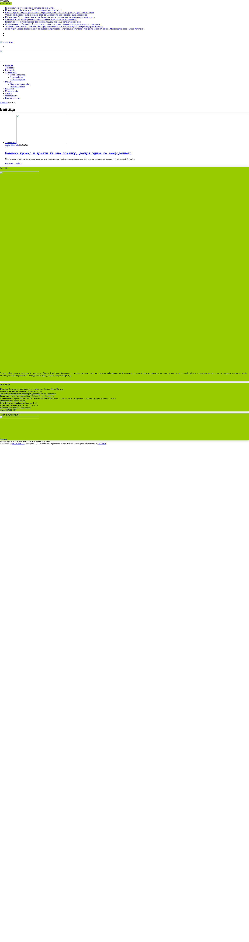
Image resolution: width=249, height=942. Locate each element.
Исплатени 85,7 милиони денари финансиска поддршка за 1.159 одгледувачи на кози (43, 22)
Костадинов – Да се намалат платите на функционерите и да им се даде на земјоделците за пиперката (50, 17)
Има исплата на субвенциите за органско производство (29, 8)
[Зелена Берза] (6, 42)
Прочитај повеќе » (13, 163)
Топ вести (9, 68)
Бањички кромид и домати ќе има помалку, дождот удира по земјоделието (68, 153)
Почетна (9, 65)
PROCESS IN (18, 444)
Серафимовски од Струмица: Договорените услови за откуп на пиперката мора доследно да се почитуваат (52, 24)
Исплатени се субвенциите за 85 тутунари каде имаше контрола (33, 10)
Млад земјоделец (17, 75)
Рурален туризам (17, 79)
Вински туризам (17, 86)
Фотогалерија (11, 96)
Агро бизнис (10, 72)
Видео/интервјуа (12, 98)
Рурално (9, 82)
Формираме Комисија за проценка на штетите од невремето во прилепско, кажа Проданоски (46, 15)
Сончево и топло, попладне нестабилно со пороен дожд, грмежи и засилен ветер (41, 19)
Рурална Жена (16, 77)
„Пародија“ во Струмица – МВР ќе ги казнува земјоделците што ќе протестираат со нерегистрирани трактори (54, 26)
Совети (8, 93)
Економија (10, 70)
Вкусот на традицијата (20, 84)
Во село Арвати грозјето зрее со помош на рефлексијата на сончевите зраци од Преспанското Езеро (49, 12)
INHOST (102, 444)
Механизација (11, 91)
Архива (3, 439)
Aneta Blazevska (12, 145)
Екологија (9, 89)
